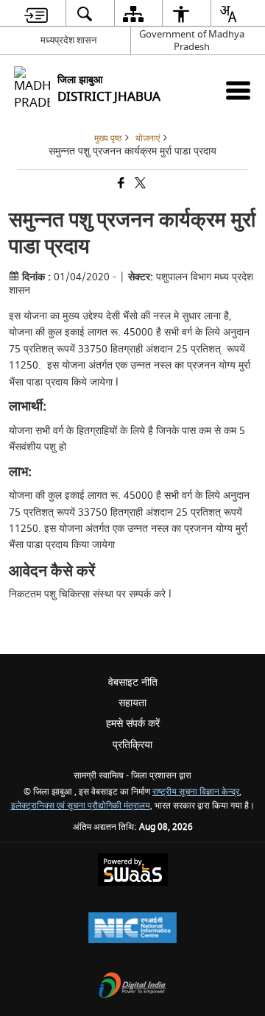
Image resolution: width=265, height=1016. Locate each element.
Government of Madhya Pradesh (191, 40)
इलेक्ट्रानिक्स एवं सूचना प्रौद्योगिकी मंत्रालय (80, 806)
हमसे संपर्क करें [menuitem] (133, 723)
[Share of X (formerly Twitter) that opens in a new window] (139, 185)
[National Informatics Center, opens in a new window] (132, 929)
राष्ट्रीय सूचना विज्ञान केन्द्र (195, 792)
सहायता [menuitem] (132, 703)
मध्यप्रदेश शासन (68, 40)
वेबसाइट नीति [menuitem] (133, 682)
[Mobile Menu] (238, 90)
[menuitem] (36, 13)
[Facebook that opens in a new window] (120, 185)
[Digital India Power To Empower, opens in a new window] (132, 987)
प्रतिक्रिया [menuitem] (132, 745)
